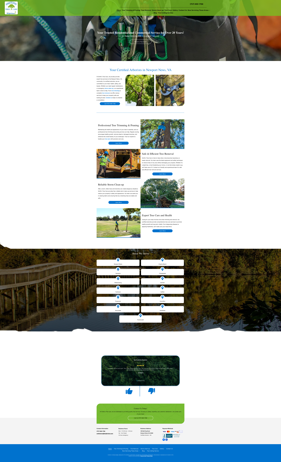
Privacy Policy (150, 456)
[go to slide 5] (141, 380)
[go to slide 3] (139, 380)
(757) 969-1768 (196, 4)
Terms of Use (143, 456)
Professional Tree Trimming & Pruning (118, 125)
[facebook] (163, 439)
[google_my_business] (166, 439)
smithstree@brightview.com (105, 433)
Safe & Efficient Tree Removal (158, 153)
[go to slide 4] (140, 380)
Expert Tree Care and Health (157, 215)
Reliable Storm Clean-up (111, 184)
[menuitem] (118, 10)
